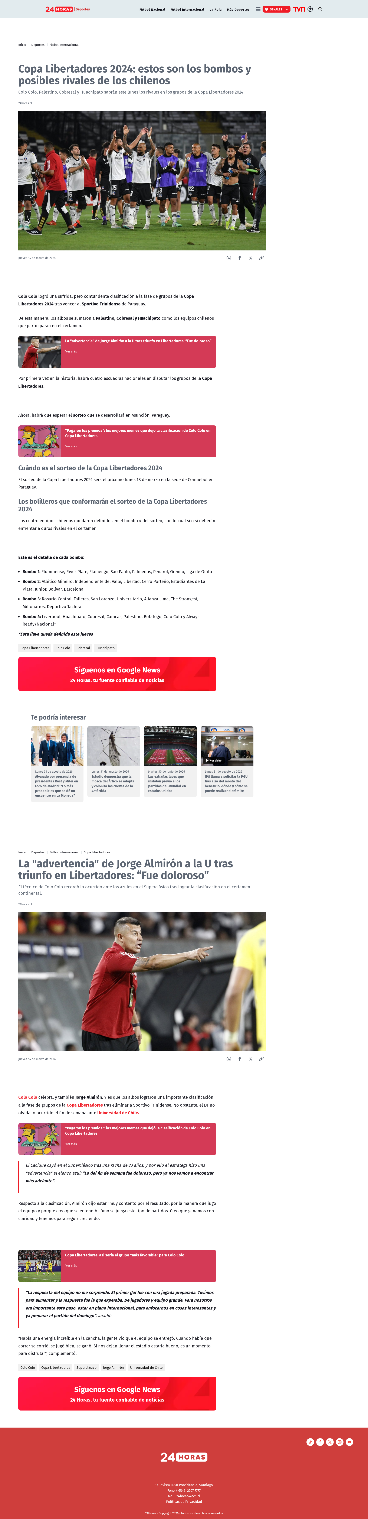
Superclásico (86, 1367)
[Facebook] (239, 258)
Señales (276, 9)
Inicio (22, 44)
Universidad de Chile (146, 1367)
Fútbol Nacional (152, 9)
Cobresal (83, 647)
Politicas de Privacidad (184, 1501)
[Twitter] (250, 258)
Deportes (38, 44)
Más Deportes (238, 9)
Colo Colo (63, 647)
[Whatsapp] (228, 258)
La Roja (216, 9)
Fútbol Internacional (187, 9)
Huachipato (105, 647)
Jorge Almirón (113, 1367)
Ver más (71, 351)
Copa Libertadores (34, 647)
